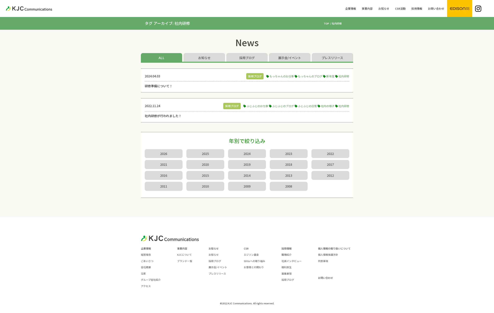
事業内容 (182, 248)
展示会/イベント (289, 57)
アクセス (146, 286)
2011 (163, 186)
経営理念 (146, 254)
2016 (163, 175)
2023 (288, 153)
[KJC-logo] (29, 8)
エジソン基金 (251, 254)
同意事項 (323, 261)
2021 (163, 164)
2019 (247, 164)
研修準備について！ (159, 86)
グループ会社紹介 (151, 280)
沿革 (143, 273)
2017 (330, 164)
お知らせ (204, 57)
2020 (205, 164)
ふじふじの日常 (307, 106)
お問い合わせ (325, 278)
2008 (288, 186)
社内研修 (343, 76)
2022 (330, 153)
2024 (247, 153)
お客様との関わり (254, 267)
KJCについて (184, 254)
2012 (330, 175)
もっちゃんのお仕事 (282, 76)
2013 (288, 175)
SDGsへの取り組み (254, 261)
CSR (246, 248)
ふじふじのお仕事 (257, 106)
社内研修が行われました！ (163, 115)
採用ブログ (247, 57)
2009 (247, 186)
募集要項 (287, 273)
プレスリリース (332, 57)
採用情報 (287, 248)
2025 (205, 153)
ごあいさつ (147, 261)
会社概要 (146, 267)
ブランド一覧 (184, 261)
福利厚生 (287, 267)
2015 (205, 175)
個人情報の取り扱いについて (334, 248)
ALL (161, 57)
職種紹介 (287, 254)
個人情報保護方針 (328, 254)
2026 (163, 153)
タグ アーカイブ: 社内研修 (167, 23)
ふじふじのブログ (283, 106)
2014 (247, 175)
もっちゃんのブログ (310, 76)
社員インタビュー (292, 261)
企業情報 (146, 248)
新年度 (330, 76)
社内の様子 (327, 106)
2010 (205, 186)
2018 (288, 164)
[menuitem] (350, 8)
